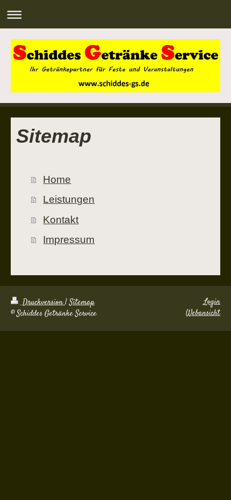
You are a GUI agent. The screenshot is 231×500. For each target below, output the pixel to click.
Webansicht (203, 313)
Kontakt (60, 219)
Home (57, 179)
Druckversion (42, 302)
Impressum (69, 239)
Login (212, 302)
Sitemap (82, 302)
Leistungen (69, 199)
